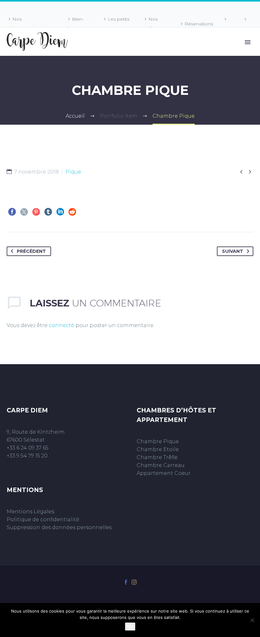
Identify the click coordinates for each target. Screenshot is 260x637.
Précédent (31, 251)
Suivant (232, 251)
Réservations (199, 24)
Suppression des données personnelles (59, 527)
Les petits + (115, 23)
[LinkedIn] (60, 212)
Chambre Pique (158, 441)
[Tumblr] (48, 212)
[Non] (252, 620)
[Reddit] (72, 212)
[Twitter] (24, 212)
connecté (61, 325)
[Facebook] (12, 212)
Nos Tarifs (150, 23)
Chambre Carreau (161, 465)
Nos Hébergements (24, 23)
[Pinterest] (36, 212)
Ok (130, 626)
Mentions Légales (30, 512)
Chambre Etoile (158, 449)
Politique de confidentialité (43, 519)
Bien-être (75, 23)
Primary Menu (247, 42)
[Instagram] (134, 582)
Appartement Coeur (164, 473)
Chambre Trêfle (157, 457)
